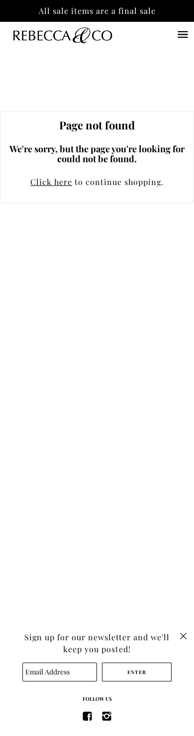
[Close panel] (183, 635)
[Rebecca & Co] (72, 34)
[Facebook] (87, 715)
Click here (51, 182)
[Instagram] (106, 715)
